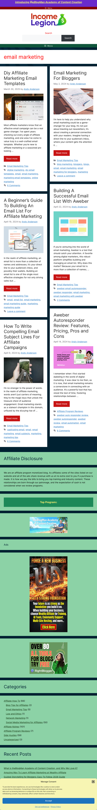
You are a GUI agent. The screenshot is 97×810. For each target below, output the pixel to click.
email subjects (22, 433)
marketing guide (12, 307)
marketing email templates (17, 177)
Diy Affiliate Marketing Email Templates (20, 78)
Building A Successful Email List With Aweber (71, 196)
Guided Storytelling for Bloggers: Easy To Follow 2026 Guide (34, 777)
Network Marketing (15, 718)
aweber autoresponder (65, 419)
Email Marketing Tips (17, 166)
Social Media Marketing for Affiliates (24, 722)
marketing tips (11, 437)
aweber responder (63, 292)
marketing (83, 172)
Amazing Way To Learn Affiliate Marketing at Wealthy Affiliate (35, 772)
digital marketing (15, 170)
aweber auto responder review (72, 415)
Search (48, 33)
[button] (93, 781)
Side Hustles (10, 735)
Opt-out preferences (42, 807)
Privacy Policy (56, 807)
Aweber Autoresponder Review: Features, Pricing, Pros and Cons (72, 325)
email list (18, 299)
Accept (48, 801)
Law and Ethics (13, 714)
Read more (11, 158)
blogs (86, 164)
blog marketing (64, 164)
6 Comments (13, 185)
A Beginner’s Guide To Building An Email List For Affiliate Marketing (23, 208)
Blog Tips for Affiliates (17, 705)
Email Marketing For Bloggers (70, 75)
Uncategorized (11, 739)
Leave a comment (66, 176)
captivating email (15, 429)
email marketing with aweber (68, 296)
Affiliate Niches (11, 726)
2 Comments (63, 300)
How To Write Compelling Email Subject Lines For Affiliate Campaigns (22, 336)
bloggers (77, 164)
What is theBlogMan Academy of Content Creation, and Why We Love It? (41, 768)
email (18, 174)
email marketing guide (15, 303)
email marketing (30, 174)
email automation (70, 423)
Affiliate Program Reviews (70, 411)
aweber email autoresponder (71, 288)
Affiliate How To (12, 701)
